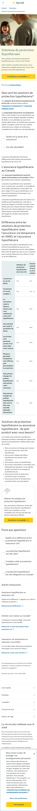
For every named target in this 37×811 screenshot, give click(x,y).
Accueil (4, 8)
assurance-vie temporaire (12, 106)
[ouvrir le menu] (3, 2)
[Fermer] (34, 754)
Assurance (12, 8)
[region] (18, 780)
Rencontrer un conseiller (17, 520)
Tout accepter (19, 804)
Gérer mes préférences (18, 798)
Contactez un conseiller (17, 76)
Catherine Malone (15, 85)
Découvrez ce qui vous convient (13, 653)
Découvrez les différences (11, 606)
